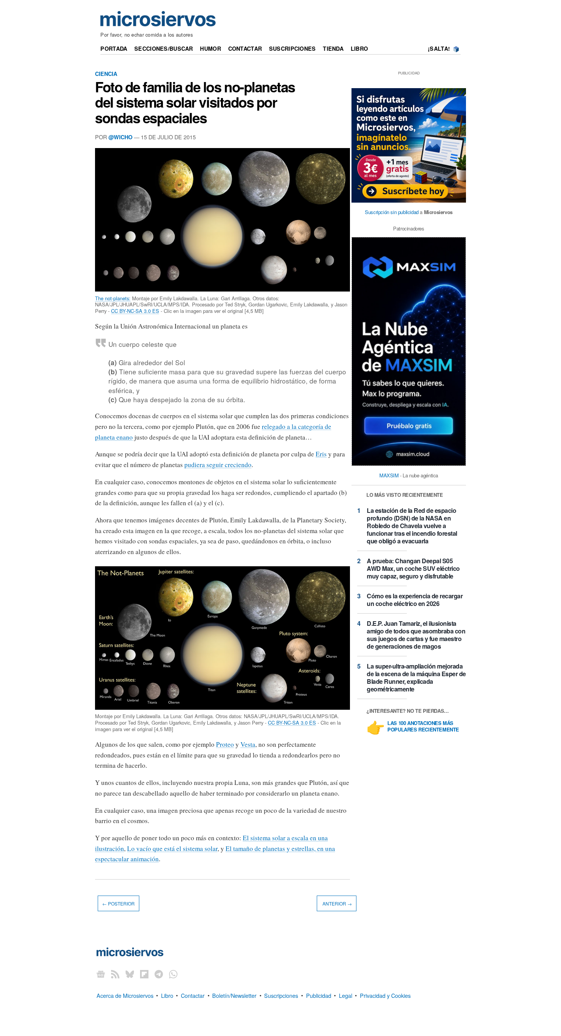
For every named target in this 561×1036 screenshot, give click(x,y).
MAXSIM (389, 475)
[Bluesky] (130, 974)
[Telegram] (159, 974)
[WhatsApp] (173, 974)
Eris (321, 454)
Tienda (333, 48)
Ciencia (106, 73)
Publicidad (318, 995)
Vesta (247, 744)
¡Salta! (439, 48)
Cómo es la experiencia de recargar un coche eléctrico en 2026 (415, 599)
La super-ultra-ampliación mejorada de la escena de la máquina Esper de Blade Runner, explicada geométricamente (416, 677)
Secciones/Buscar (163, 48)
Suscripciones (292, 48)
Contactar (245, 48)
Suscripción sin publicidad (392, 212)
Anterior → (336, 903)
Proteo (225, 744)
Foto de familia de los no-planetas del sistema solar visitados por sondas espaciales (195, 102)
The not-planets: (113, 298)
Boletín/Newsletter (234, 995)
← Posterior (118, 903)
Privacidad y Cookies (385, 995)
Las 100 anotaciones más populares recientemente (423, 726)
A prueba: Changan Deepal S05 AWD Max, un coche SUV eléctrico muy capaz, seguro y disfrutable (413, 568)
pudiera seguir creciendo (217, 464)
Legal (345, 995)
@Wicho (120, 137)
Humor (210, 48)
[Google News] (101, 974)
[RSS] (115, 974)
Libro (359, 48)
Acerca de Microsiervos (125, 995)
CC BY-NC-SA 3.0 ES (135, 310)
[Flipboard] (144, 974)
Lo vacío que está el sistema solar (172, 848)
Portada (113, 48)
